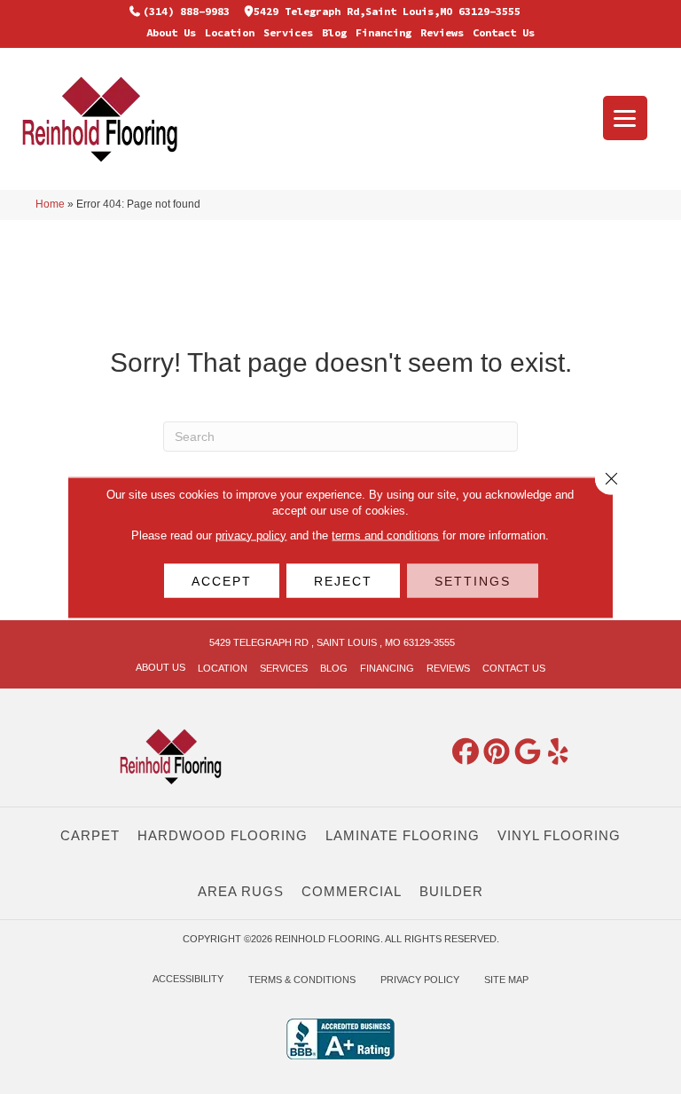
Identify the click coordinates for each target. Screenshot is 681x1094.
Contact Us (504, 32)
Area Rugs (241, 891)
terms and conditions (385, 534)
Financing (383, 32)
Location (229, 32)
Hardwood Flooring (222, 835)
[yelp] (558, 752)
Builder (451, 891)
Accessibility (188, 978)
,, (387, 11)
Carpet (90, 835)
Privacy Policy (419, 979)
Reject (343, 580)
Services (288, 32)
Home (50, 204)
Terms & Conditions (302, 979)
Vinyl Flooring (559, 835)
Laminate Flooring (402, 835)
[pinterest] (496, 752)
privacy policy (250, 534)
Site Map (506, 979)
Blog (334, 32)
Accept (222, 580)
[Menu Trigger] (625, 118)
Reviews (442, 32)
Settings (472, 580)
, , (332, 642)
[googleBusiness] (527, 752)
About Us (171, 32)
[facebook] (465, 752)
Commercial (351, 891)
